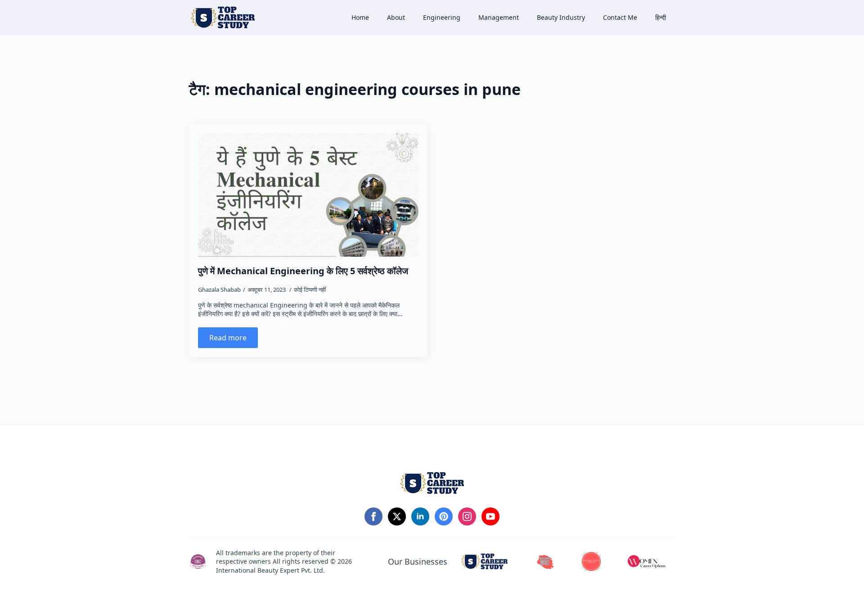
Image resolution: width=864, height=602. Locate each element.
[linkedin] (420, 516)
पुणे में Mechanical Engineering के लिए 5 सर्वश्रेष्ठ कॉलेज (303, 271)
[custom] (444, 516)
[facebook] (373, 516)
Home (360, 17)
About (396, 17)
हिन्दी (660, 17)
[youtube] (491, 516)
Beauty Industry (561, 17)
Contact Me (620, 17)
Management (498, 17)
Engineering (441, 17)
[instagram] (467, 516)
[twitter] (397, 516)
